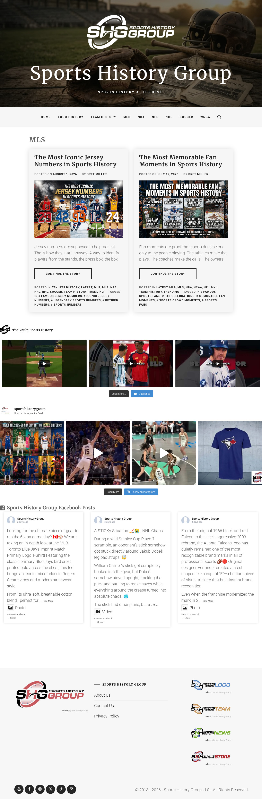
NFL (155, 117)
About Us (102, 695)
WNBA (205, 117)
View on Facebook (16, 614)
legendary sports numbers (77, 300)
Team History (103, 117)
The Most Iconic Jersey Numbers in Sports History (75, 161)
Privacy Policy (106, 716)
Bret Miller (97, 174)
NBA (141, 117)
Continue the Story (63, 273)
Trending (96, 291)
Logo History (71, 117)
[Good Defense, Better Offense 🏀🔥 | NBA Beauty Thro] (98, 453)
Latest (86, 287)
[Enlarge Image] (113, 190)
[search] (219, 117)
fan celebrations (180, 296)
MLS (105, 287)
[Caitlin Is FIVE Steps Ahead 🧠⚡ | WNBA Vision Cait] (164, 453)
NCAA (198, 287)
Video (107, 611)
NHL (169, 117)
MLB (127, 117)
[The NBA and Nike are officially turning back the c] (32, 453)
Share (13, 618)
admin (65, 710)
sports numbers (68, 304)
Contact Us (104, 705)
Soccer (186, 117)
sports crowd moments (179, 300)
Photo (20, 607)
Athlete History (65, 287)
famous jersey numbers (61, 296)
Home (46, 117)
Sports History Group (131, 73)
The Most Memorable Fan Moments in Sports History (180, 161)
